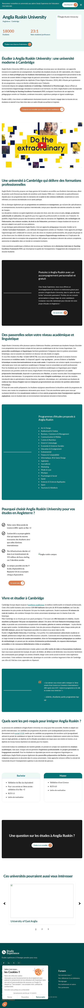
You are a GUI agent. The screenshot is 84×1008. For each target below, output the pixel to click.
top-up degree (47, 359)
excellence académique (36, 605)
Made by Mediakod (8, 1000)
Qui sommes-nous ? (65, 975)
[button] (4, 1004)
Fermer (9, 997)
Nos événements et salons (67, 984)
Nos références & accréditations (69, 978)
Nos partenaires (63, 987)
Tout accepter (40, 997)
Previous (4, 903)
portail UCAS (19, 733)
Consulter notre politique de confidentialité (16, 990)
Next (79, 903)
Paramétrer (25, 997)
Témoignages (62, 981)
